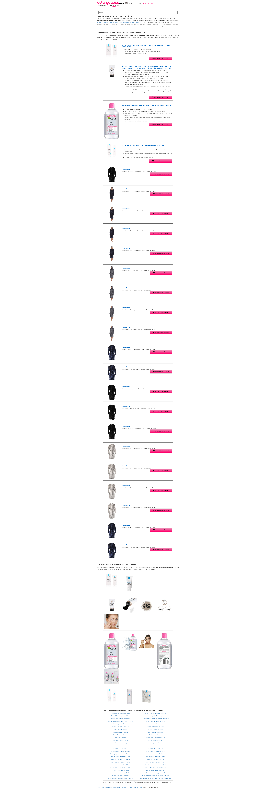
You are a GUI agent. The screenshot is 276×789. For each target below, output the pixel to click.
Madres (145, 3)
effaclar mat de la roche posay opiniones (108, 22)
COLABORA (108, 787)
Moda (130, 3)
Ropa (140, 787)
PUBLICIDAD (100, 787)
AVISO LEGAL (116, 787)
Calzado (136, 787)
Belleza (130, 787)
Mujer (134, 3)
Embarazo (150, 3)
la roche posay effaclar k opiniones (131, 22)
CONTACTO (124, 787)
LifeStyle (139, 3)
